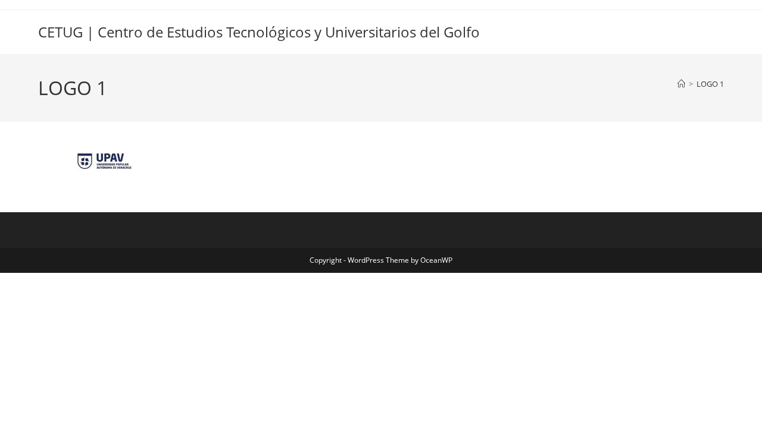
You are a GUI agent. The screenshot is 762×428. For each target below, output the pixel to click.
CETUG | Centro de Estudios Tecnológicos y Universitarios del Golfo (259, 32)
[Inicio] (681, 83)
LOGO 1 (710, 83)
